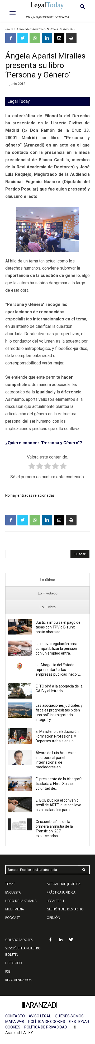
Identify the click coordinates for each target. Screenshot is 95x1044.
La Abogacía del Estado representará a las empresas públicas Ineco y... (59, 669)
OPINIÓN (53, 917)
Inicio (9, 29)
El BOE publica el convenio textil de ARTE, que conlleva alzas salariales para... (58, 805)
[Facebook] (10, 38)
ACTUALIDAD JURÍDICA (63, 884)
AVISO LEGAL (40, 1016)
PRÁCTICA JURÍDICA (61, 892)
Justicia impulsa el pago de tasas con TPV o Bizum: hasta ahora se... (58, 627)
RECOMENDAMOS (18, 980)
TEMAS (10, 884)
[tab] (47, 580)
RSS (7, 971)
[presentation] (47, 580)
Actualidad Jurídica (30, 29)
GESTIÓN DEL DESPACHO (65, 909)
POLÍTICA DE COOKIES (46, 1021)
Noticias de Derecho (61, 29)
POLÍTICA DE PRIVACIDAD (45, 1027)
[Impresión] (71, 38)
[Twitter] (22, 38)
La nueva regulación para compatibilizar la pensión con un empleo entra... (56, 648)
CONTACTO (15, 1016)
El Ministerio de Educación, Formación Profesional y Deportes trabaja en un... (57, 736)
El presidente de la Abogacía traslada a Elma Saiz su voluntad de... (59, 784)
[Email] (59, 38)
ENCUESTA (13, 892)
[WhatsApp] (35, 38)
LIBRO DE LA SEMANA (21, 901)
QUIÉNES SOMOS (69, 1016)
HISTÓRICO (13, 963)
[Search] (83, 869)
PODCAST (12, 917)
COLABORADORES (18, 940)
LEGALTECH (55, 901)
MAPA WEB (14, 1021)
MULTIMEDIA (14, 909)
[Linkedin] (47, 38)
